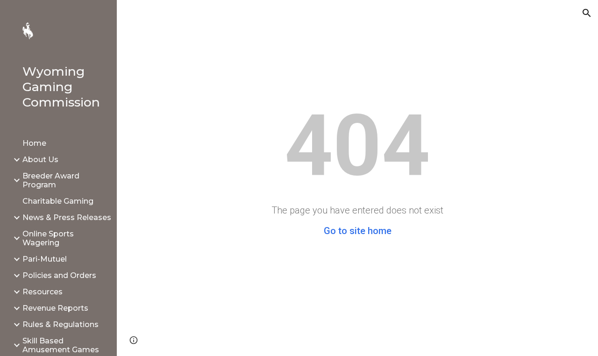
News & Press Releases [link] (66, 217)
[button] (587, 13)
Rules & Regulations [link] (60, 324)
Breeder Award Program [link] (50, 180)
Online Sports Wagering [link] (48, 238)
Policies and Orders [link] (59, 275)
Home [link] (34, 143)
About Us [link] (40, 159)
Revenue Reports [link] (55, 308)
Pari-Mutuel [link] (44, 259)
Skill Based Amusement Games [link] (60, 345)
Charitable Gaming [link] (57, 201)
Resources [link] (42, 291)
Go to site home (358, 230)
